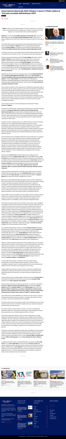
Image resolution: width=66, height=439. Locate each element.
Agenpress (51, 380)
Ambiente (4, 15)
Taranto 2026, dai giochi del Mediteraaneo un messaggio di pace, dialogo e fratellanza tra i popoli (24, 383)
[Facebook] (52, 5)
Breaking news (52, 65)
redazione (6, 18)
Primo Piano (36, 380)
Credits (46, 436)
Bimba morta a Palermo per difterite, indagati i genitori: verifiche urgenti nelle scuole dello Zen (40, 383)
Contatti (51, 415)
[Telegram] (63, 18)
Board (51, 411)
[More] (42, 362)
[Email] (60, 18)
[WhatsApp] (57, 18)
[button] (63, 5)
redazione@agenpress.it (9, 422)
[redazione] (2, 19)
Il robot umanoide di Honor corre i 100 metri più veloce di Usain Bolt (8, 382)
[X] (54, 5)
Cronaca (18, 380)
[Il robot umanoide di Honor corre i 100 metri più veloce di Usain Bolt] (8, 374)
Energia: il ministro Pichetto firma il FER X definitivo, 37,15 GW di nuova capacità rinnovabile (56, 53)
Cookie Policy (53, 418)
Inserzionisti (52, 413)
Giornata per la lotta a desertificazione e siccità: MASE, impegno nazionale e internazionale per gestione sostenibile (56, 61)
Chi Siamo (52, 410)
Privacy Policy (53, 417)
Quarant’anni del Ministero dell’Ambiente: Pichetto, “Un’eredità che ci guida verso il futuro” (54, 43)
